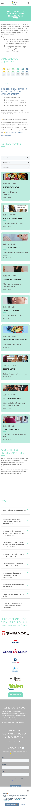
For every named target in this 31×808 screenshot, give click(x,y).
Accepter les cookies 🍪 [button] (11, 804)
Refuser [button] (23, 804)
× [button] (27, 790)
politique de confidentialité (8, 780)
